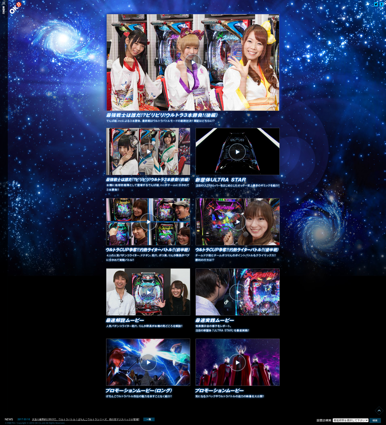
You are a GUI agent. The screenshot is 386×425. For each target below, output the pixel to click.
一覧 (149, 419)
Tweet (376, 4)
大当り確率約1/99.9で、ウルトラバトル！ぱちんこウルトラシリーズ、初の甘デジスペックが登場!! (85, 419)
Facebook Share (382, 4)
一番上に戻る (379, 410)
